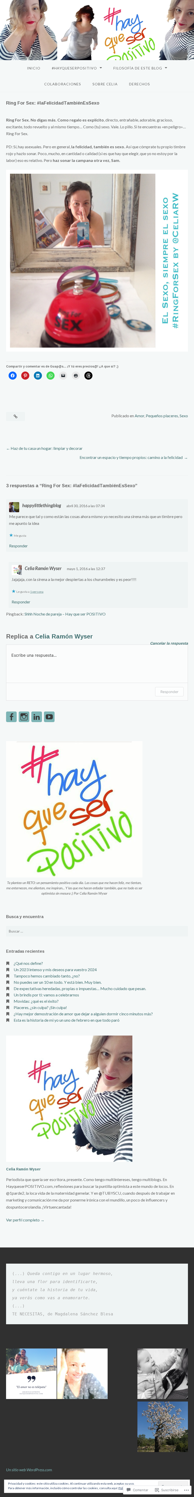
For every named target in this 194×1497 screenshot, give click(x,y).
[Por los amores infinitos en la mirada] (162, 1374)
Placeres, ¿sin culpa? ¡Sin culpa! (40, 1007)
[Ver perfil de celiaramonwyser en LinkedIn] (36, 717)
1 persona (36, 592)
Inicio (33, 68)
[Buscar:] (97, 931)
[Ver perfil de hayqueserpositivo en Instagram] (24, 717)
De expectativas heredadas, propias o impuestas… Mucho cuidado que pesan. (80, 988)
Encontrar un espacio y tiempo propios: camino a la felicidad (131, 457)
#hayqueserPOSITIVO (74, 68)
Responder (18, 545)
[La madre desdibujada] (82, 1374)
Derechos (139, 84)
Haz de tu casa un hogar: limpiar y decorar (47, 448)
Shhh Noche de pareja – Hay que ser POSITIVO (65, 613)
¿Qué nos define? (28, 963)
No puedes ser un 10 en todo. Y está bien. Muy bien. (58, 982)
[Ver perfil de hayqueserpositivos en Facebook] (11, 717)
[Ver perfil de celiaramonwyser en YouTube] (49, 717)
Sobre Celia (105, 84)
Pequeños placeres (162, 415)
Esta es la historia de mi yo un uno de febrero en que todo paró (66, 1020)
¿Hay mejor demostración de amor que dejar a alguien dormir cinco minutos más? (83, 1013)
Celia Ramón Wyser (43, 568)
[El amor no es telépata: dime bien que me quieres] (31, 1374)
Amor (139, 415)
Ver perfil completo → (25, 1219)
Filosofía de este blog (137, 68)
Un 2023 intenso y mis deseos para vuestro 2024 (55, 969)
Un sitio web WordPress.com (29, 1469)
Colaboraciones (62, 84)
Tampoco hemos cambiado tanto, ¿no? (47, 975)
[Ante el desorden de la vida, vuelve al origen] (162, 1428)
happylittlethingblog (41, 505)
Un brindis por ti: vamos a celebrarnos (46, 994)
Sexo (184, 415)
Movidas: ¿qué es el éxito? (36, 1001)
